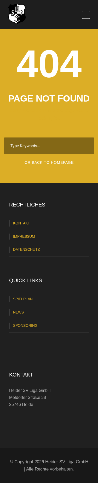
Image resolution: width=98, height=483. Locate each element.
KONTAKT (21, 223)
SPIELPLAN (23, 299)
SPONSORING (25, 325)
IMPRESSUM (24, 236)
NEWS (18, 312)
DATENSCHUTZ (26, 249)
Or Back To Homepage (49, 162)
